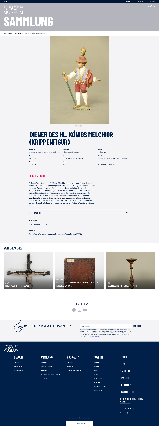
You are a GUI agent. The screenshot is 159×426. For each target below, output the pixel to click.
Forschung (43, 378)
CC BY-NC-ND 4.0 (80, 126)
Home (5, 33)
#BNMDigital (44, 370)
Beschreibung (37, 176)
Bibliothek (96, 382)
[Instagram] (80, 311)
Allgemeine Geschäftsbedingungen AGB (132, 401)
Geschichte (96, 366)
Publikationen (97, 378)
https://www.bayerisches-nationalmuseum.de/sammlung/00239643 (55, 234)
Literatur (35, 213)
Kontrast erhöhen (80, 423)
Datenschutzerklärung (93, 336)
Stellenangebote (98, 390)
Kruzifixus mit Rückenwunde (17, 285)
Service (95, 374)
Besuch (141, 1)
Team (95, 370)
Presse (123, 364)
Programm (128, 1)
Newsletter (125, 371)
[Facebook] (74, 311)
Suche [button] (6, 1)
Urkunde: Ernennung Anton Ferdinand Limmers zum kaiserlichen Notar (77, 284)
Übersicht (17, 362)
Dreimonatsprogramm (74, 370)
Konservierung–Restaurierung (50, 374)
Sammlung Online (19, 33)
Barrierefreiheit (127, 392)
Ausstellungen (18, 366)
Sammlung (10, 33)
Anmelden (137, 325)
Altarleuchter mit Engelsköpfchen (122, 285)
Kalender (70, 366)
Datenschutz (125, 385)
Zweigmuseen (18, 370)
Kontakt (123, 357)
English (153, 1)
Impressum (124, 378)
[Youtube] (85, 311)
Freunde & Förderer (99, 386)
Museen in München (126, 409)
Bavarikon (123, 413)
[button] (151, 7)
